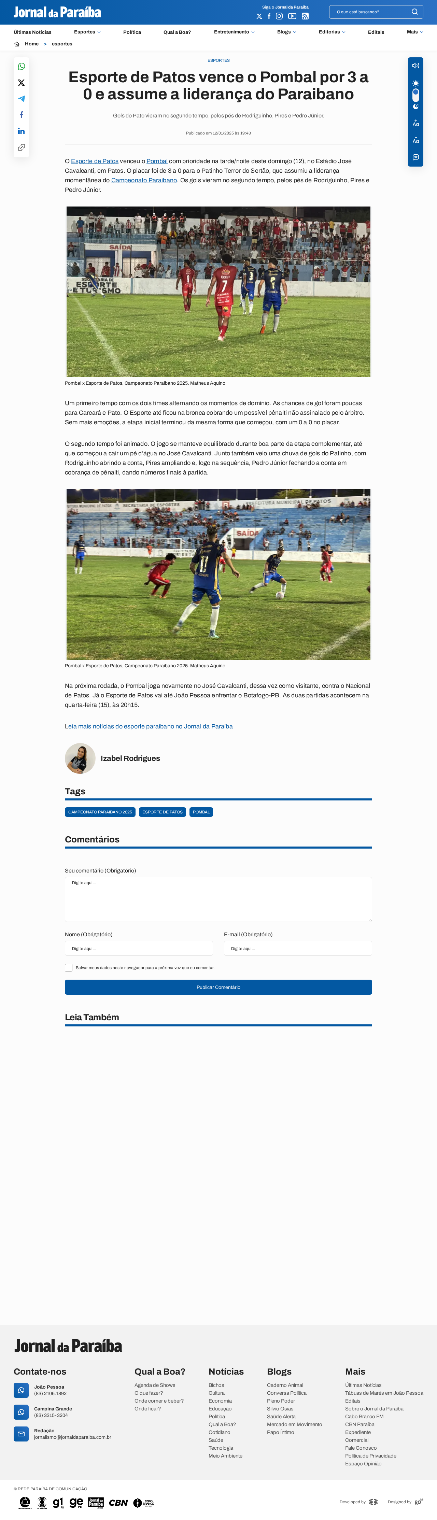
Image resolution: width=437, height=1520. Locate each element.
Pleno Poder (281, 1401)
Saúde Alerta (281, 1416)
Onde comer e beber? (159, 1401)
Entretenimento (231, 32)
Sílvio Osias (280, 1408)
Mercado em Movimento (294, 1424)
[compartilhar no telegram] (21, 99)
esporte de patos (162, 812)
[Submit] (415, 12)
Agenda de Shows (155, 1385)
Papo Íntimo (280, 1432)
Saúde (216, 1440)
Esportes (84, 32)
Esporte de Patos (94, 161)
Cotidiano (219, 1432)
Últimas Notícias (33, 32)
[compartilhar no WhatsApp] (21, 66)
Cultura (217, 1393)
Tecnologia (221, 1448)
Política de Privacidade (370, 1456)
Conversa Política (287, 1393)
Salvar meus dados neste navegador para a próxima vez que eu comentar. (145, 968)
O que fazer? (149, 1393)
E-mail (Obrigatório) (248, 934)
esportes (62, 44)
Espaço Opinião (363, 1463)
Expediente (358, 1432)
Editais (376, 32)
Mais (412, 32)
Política (132, 32)
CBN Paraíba (360, 1424)
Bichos (216, 1385)
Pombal (157, 161)
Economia (220, 1401)
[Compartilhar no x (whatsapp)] (21, 83)
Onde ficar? (148, 1408)
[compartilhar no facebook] (21, 115)
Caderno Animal (285, 1385)
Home (32, 44)
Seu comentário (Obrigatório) (100, 870)
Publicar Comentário (218, 987)
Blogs (284, 32)
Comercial (356, 1440)
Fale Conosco (361, 1448)
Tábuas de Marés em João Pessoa (384, 1393)
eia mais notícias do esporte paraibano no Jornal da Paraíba (150, 726)
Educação (220, 1408)
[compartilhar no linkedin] (21, 131)
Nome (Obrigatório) (89, 934)
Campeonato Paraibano (144, 180)
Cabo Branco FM (364, 1416)
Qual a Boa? (177, 32)
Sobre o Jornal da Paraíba (374, 1408)
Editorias (329, 32)
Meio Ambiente (225, 1456)
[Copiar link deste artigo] (21, 148)
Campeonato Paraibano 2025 (100, 812)
